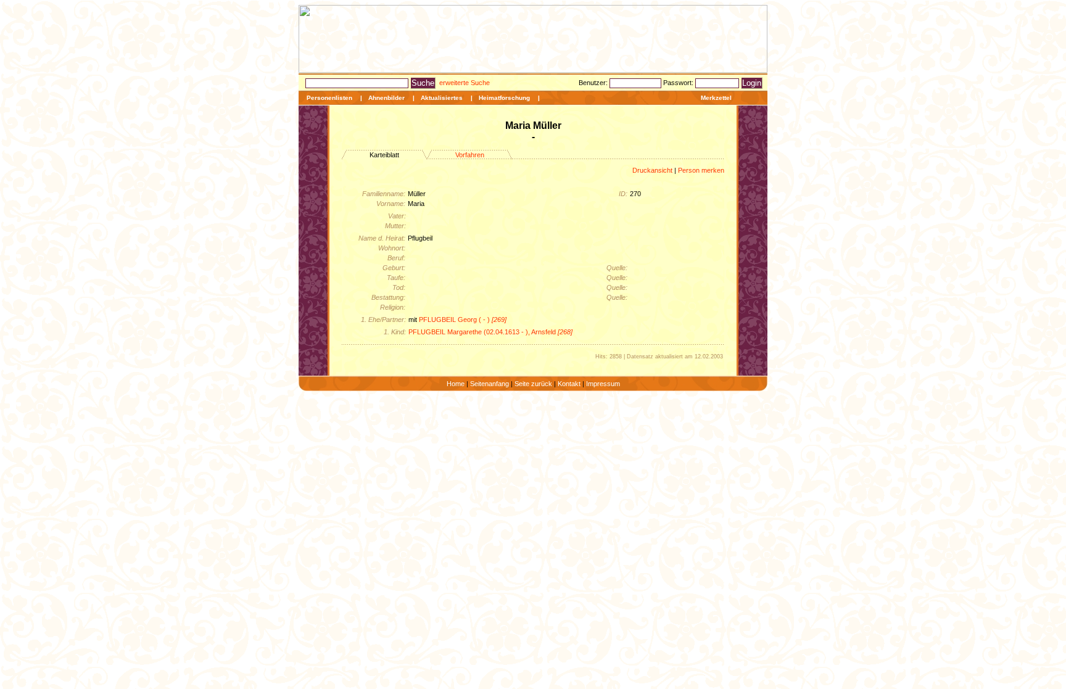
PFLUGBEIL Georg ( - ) (462, 319)
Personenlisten (329, 97)
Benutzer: (594, 82)
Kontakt (569, 383)
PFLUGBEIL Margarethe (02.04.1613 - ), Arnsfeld (490, 332)
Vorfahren (469, 155)
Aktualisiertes (442, 97)
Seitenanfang (489, 383)
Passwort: (679, 82)
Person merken (701, 170)
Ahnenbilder (386, 97)
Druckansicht (652, 170)
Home (456, 383)
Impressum (603, 383)
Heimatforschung (504, 97)
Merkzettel (716, 97)
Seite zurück (533, 383)
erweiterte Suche (464, 82)
